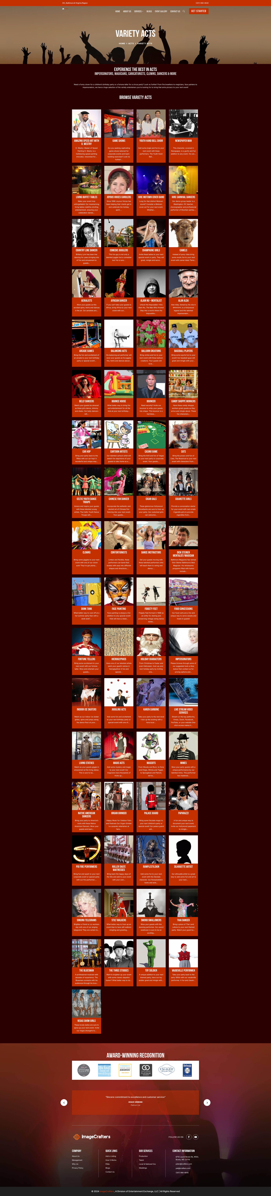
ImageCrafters (107, 1191)
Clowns (87, 552)
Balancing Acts (119, 351)
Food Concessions (183, 609)
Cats (183, 452)
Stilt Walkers (119, 920)
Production (143, 1156)
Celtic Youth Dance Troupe (86, 500)
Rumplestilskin (151, 867)
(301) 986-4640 (202, 3)
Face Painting (119, 609)
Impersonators (183, 659)
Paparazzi (183, 813)
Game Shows (119, 141)
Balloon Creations (151, 351)
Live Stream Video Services (183, 711)
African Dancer (119, 301)
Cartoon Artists (118, 452)
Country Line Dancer (86, 250)
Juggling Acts (119, 709)
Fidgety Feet (151, 609)
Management (77, 1160)
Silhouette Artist (183, 867)
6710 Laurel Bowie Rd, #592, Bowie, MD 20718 (187, 1158)
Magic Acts (118, 763)
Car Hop (86, 452)
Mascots (151, 763)
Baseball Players (183, 351)
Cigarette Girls (183, 499)
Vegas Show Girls (86, 1021)
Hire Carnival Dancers (183, 197)
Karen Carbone (151, 709)
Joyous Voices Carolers (119, 197)
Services (138, 11)
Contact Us (175, 11)
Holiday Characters (151, 659)
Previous (64, 1102)
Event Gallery (161, 11)
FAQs (108, 1164)
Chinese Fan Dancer (119, 499)
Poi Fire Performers (86, 867)
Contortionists (119, 552)
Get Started (198, 11)
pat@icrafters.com (183, 1168)
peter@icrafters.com (184, 1164)
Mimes (183, 763)
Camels (183, 250)
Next (207, 1102)
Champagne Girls (151, 250)
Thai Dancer (183, 920)
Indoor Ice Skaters (86, 709)
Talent (141, 1160)
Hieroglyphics (119, 659)
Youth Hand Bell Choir (151, 141)
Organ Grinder (119, 813)
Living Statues (86, 763)
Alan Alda (183, 301)
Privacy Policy (77, 1168)
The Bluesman (86, 970)
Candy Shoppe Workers (183, 401)
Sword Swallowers (151, 920)
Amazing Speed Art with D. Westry (86, 142)
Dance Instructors (151, 552)
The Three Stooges (119, 970)
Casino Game (151, 452)
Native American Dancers (86, 814)
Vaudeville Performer (183, 970)
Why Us (75, 1164)
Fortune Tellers (86, 659)
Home (117, 11)
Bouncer (151, 401)
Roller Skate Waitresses (119, 868)
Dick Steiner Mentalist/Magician (183, 554)
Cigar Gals (151, 499)
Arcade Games (86, 351)
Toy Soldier (151, 970)
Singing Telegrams (86, 920)
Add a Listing (111, 1156)
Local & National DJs (147, 1164)
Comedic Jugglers (119, 250)
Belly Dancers (86, 401)
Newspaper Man (183, 141)
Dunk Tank (86, 609)
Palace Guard (151, 813)
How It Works (111, 1160)
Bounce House (119, 401)
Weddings (143, 1168)
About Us (127, 11)
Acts (131, 43)
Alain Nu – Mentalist (151, 301)
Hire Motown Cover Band (151, 197)
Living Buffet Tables (86, 197)
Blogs (149, 11)
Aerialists (86, 301)
